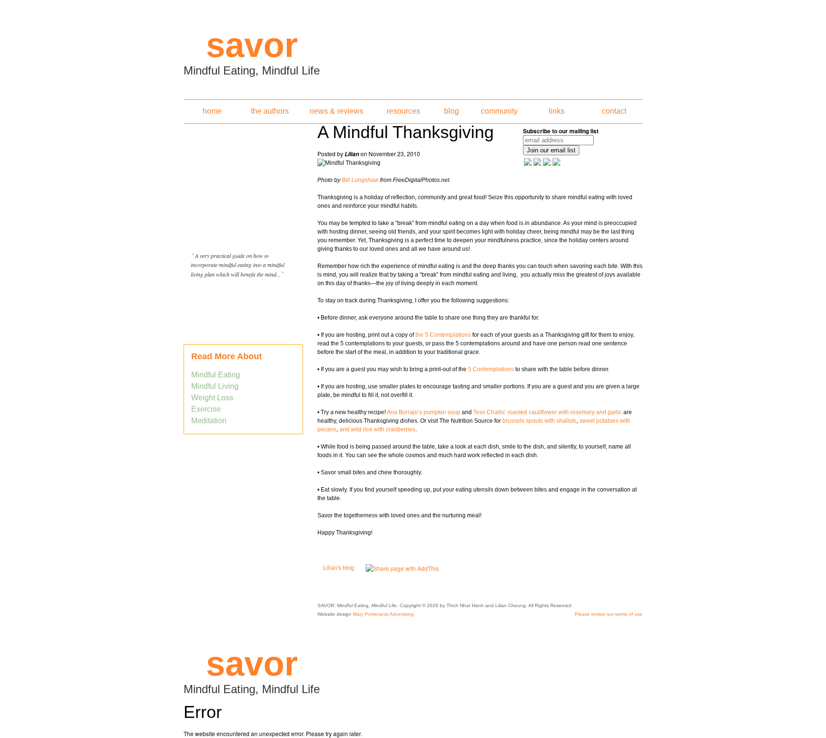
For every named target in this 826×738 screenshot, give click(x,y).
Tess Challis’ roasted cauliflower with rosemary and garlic (548, 412)
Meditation (209, 421)
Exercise (206, 409)
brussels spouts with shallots (538, 420)
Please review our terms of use (608, 614)
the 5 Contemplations (443, 335)
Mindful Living (215, 386)
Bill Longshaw (360, 180)
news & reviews (336, 111)
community (499, 111)
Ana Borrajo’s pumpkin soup (423, 412)
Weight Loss (212, 398)
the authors (270, 111)
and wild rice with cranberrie (376, 429)
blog (451, 111)
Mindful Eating (215, 375)
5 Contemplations (491, 369)
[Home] (413, 47)
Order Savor (243, 298)
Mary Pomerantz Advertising (383, 614)
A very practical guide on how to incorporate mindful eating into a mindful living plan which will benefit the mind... (237, 265)
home (212, 111)
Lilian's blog (338, 568)
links (557, 111)
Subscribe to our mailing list (560, 131)
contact (614, 111)
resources (403, 111)
